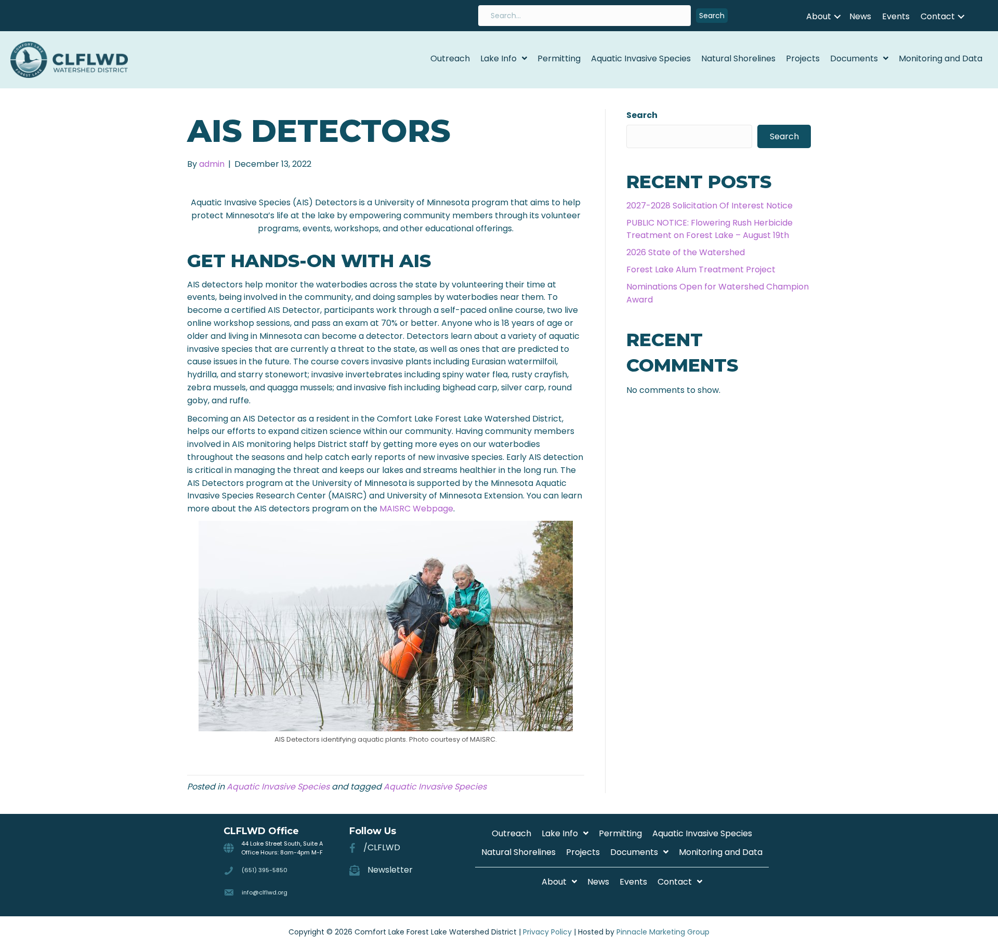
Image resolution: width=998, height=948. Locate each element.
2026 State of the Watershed (685, 252)
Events (896, 16)
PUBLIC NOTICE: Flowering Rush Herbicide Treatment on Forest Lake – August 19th (709, 229)
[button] (712, 15)
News (860, 16)
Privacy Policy (547, 932)
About (818, 16)
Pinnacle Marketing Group (663, 932)
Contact (938, 16)
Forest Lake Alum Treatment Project (701, 269)
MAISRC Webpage (416, 509)
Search (642, 115)
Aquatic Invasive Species (278, 787)
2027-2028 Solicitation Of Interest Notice (709, 206)
